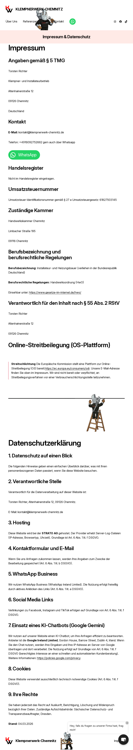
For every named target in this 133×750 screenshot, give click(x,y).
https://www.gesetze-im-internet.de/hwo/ (55, 292)
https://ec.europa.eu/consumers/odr (67, 368)
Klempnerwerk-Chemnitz (39, 9)
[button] (123, 739)
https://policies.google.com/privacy (58, 658)
